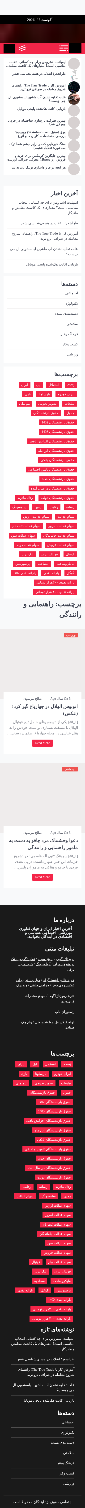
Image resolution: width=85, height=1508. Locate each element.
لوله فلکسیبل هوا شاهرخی (54, 1022)
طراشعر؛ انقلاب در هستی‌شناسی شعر (39, 73)
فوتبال (70, 554)
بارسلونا (44, 394)
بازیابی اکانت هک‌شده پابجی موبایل (41, 109)
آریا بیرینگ (43, 964)
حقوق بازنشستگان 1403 (58, 432)
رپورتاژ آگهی (65, 959)
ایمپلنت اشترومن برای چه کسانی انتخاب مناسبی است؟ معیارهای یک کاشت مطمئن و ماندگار (36, 64)
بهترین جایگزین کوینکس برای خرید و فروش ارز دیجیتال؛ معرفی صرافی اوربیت (36, 157)
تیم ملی (24, 403)
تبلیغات (69, 403)
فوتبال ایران (49, 554)
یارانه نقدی (51, 573)
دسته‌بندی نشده (66, 313)
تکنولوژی (71, 303)
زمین (38, 507)
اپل (38, 385)
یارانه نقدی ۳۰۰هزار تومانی (55, 582)
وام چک (21, 985)
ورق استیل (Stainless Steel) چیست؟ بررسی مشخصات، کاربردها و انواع (40, 134)
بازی (28, 394)
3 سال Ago (60, 698)
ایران (24, 385)
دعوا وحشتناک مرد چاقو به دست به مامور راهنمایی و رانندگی (43, 844)
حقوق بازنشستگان (46, 413)
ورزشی (71, 635)
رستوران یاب (64, 1012)
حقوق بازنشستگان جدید (58, 479)
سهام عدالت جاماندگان (58, 535)
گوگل (70, 573)
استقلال (54, 385)
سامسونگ (19, 507)
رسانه (70, 507)
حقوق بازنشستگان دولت (57, 498)
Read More (42, 743)
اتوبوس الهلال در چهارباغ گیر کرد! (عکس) (45, 710)
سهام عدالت (65, 516)
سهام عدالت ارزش (36, 516)
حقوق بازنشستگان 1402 (58, 422)
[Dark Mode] (43, 48)
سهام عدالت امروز (61, 526)
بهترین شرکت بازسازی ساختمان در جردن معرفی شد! (37, 122)
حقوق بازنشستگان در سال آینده (52, 488)
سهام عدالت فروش (60, 545)
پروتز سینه (45, 959)
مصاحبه (43, 563)
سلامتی (72, 324)
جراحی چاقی (39, 985)
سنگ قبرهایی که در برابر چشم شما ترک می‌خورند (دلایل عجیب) (37, 146)
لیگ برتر (27, 554)
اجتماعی (70, 769)
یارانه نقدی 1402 (24, 573)
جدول (70, 413)
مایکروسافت (65, 563)
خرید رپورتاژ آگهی (61, 996)
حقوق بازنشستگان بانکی (57, 460)
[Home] (75, 48)
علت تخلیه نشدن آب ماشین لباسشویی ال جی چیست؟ (37, 99)
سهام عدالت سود (23, 535)
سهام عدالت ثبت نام (26, 526)
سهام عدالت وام (28, 545)
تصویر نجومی (47, 403)
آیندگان (46, 936)
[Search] (32, 48)
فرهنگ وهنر (69, 334)
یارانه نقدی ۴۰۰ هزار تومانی (54, 592)
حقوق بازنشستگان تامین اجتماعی (51, 469)
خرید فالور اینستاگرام (58, 980)
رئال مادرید (25, 498)
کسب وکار (70, 344)
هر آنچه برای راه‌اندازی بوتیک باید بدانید (39, 167)
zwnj (70, 385)
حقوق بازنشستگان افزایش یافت (52, 441)
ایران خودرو (66, 394)
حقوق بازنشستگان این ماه (56, 451)
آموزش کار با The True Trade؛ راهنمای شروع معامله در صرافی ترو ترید (39, 87)
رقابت (54, 507)
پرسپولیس (22, 563)
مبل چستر (32, 980)
